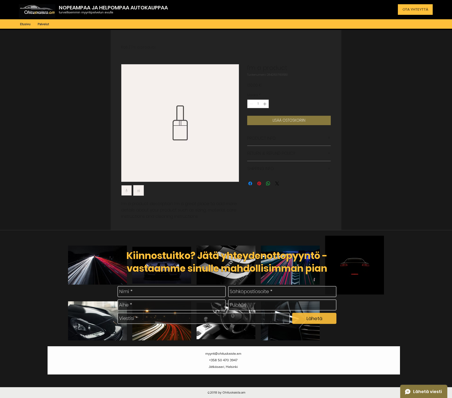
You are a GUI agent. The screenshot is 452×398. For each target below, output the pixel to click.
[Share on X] (277, 183)
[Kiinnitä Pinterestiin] (259, 183)
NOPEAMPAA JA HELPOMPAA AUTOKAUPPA (111, 7)
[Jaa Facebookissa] (250, 183)
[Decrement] (251, 104)
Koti (124, 47)
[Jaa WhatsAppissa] (268, 183)
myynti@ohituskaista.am (223, 353)
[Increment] (265, 104)
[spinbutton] (258, 104)
